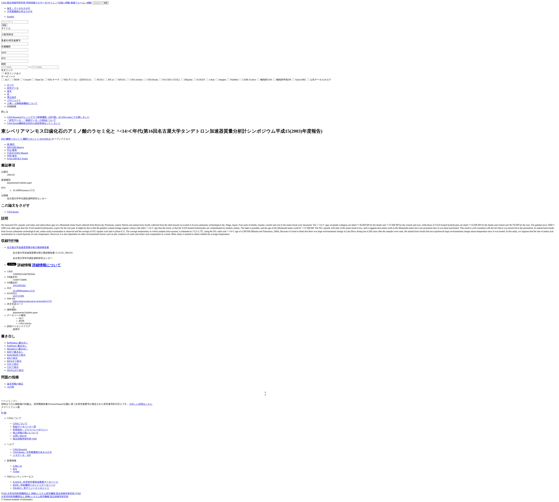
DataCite (39, 79)
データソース (8, 76)
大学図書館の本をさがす (20, 11)
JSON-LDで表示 (15, 370)
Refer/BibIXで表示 (16, 355)
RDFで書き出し (15, 352)
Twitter (16, 471)
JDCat (110, 79)
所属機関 (5, 46)
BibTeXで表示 (14, 361)
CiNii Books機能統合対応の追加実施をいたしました (34, 123)
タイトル (5, 28)
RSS (15, 469)
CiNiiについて (20, 423)
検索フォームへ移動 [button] (81, 2)
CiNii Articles (136, 79)
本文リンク (7, 70)
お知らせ (17, 466)
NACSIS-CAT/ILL (171, 79)
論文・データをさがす (18, 8)
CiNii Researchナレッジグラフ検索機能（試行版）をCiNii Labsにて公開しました (48, 117)
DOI (3, 58)
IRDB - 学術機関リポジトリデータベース (34, 485)
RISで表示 (12, 358)
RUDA (100, 79)
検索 (106, 3)
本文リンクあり (12, 73)
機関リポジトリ (14, 139)
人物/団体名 (7, 34)
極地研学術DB (284, 79)
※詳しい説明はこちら (140, 404)
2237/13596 (18, 296)
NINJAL (121, 79)
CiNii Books (152, 79)
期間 (3, 64)
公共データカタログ (320, 79)
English (10, 16)
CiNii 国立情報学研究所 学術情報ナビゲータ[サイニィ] (29, 2)
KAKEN (201, 79)
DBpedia (188, 79)
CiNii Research (20, 449)
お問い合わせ (20, 436)
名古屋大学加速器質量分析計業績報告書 (28, 247)
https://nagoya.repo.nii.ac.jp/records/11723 (32, 301)
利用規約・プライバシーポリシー (30, 429)
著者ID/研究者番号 (11, 40)
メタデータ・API (22, 455)
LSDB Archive (249, 79)
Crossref (27, 79)
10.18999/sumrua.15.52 (24, 290)
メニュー (97, 3)
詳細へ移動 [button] (64, 2)
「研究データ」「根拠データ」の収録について (31, 120)
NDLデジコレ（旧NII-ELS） (78, 79)
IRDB (16, 79)
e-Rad (211, 79)
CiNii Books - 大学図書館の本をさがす (32, 452)
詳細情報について (46, 265)
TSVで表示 (12, 364)
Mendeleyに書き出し (17, 349)
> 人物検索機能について (24, 103)
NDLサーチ (53, 79)
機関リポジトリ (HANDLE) (37, 139)
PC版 (3, 413)
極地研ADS (266, 79)
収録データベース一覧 (24, 426)
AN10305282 (19, 285)
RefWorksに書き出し (17, 343)
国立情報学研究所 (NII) (25, 439)
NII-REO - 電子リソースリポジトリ (31, 488)
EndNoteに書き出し (17, 346)
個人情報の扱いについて (25, 432)
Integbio (222, 79)
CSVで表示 (13, 367)
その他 (10, 387)
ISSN (3, 52)
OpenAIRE (300, 79)
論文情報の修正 (15, 384)
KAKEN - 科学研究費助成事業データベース (35, 482)
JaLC (7, 79)
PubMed (234, 79)
